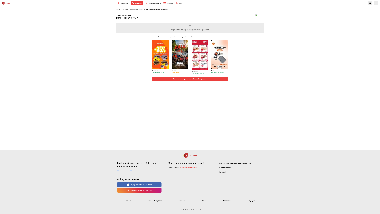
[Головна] (6, 3)
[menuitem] (123, 3)
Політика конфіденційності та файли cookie (234, 163)
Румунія (252, 201)
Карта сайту (223, 172)
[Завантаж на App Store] (123, 172)
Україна (182, 201)
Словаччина (227, 201)
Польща (128, 201)
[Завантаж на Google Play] (136, 172)
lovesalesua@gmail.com (188, 167)
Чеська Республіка (155, 201)
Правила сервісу (224, 168)
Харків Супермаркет (123, 15)
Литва (204, 201)
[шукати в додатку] (370, 3)
